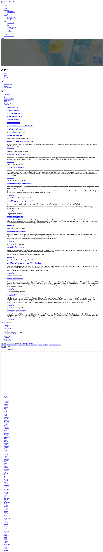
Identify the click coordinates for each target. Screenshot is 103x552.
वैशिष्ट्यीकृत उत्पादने (8, 325)
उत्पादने (5, 15)
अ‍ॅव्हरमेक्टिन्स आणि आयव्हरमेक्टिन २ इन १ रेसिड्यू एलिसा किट (24, 263)
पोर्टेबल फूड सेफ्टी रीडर (13, 110)
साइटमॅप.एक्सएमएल (8, 328)
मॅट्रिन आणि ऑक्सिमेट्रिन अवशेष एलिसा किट (19, 184)
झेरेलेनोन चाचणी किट (23, 345)
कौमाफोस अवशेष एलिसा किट (15, 279)
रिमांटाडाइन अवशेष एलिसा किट (15, 168)
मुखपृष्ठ (5, 8)
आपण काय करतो (11, 12)
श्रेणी (5, 76)
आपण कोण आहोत (11, 11)
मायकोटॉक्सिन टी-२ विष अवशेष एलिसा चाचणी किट (20, 201)
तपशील (12, 148)
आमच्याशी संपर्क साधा (9, 36)
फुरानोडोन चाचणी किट (43, 345)
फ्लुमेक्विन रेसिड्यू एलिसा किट (15, 217)
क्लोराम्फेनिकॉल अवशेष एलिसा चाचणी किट (18, 154)
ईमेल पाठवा (3, 347)
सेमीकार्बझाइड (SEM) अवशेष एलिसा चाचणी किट (20, 141)
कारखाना (9, 14)
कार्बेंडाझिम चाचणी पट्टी (13, 123)
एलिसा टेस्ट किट (11, 17)
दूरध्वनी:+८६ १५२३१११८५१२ (11, 333)
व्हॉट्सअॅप (11, 349)
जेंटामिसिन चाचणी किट (12, 345)
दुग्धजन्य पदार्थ (10, 23)
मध (7, 24)
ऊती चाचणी (3, 345)
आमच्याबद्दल (6, 10)
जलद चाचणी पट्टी (11, 18)
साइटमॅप (31, 343)
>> (7, 322)
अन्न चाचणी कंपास (32, 345)
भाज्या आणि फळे (10, 31)
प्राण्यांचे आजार (10, 33)
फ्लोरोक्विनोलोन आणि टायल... (15, 129)
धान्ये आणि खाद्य (10, 28)
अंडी (8, 25)
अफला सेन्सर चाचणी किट (55, 345)
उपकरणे (9, 20)
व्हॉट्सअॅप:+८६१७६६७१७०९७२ (9, 1)
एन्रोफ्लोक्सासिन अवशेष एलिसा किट (16, 231)
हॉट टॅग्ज (6, 326)
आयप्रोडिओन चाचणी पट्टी (14, 117)
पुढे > (5, 322)
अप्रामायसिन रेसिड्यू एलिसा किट (16, 247)
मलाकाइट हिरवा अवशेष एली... (15, 135)
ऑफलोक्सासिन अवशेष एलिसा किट (16, 311)
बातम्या (5, 34)
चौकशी (8, 148)
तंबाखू (8, 30)
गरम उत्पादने (25, 343)
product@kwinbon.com (10, 330)
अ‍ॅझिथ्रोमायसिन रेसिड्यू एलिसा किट (17, 295)
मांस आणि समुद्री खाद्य (12, 27)
